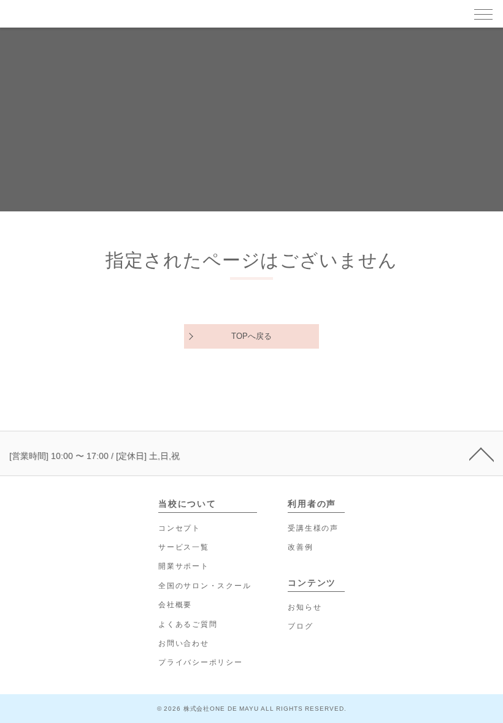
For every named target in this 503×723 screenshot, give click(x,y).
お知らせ (304, 607)
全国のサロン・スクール (204, 585)
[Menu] (483, 13)
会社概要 (175, 604)
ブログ (300, 626)
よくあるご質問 (187, 624)
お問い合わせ (183, 643)
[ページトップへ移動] (481, 453)
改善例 (300, 547)
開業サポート (183, 566)
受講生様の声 (313, 528)
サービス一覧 (183, 547)
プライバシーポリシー (200, 662)
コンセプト (179, 528)
